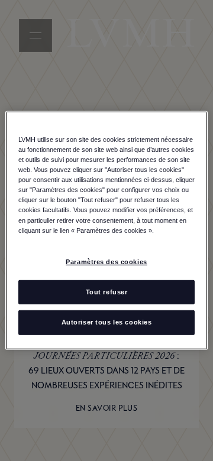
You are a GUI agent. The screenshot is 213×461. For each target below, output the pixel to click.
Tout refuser (107, 291)
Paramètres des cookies (106, 261)
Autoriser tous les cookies (107, 322)
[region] (106, 230)
